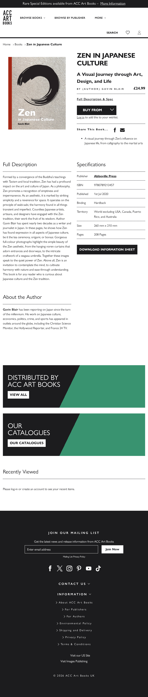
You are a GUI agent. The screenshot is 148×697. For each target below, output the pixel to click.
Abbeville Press (105, 176)
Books (18, 44)
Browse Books (31, 17)
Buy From (92, 110)
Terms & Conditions (76, 644)
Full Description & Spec (95, 99)
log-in (14, 489)
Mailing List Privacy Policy (74, 556)
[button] (128, 32)
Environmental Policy (76, 623)
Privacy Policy (75, 637)
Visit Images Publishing (74, 661)
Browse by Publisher (70, 17)
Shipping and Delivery (75, 630)
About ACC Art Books (76, 602)
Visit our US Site (80, 655)
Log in (80, 117)
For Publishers (76, 609)
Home (6, 44)
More (99, 17)
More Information (112, 3)
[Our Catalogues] (74, 434)
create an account (33, 489)
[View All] (74, 386)
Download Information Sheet (107, 249)
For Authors (76, 616)
